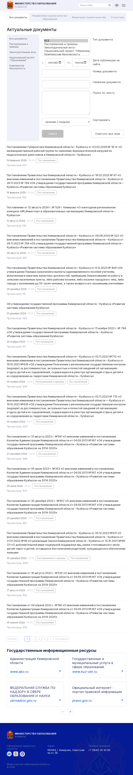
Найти (52, 133)
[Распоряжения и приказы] (66, 44)
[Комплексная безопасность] (66, 54)
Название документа (107, 82)
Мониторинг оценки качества (89, 17)
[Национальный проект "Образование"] (66, 51)
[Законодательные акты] (66, 47)
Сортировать (101, 120)
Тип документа (103, 39)
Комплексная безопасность (17, 67)
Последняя (61, 639)
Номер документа (105, 71)
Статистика (117, 17)
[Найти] (110, 5)
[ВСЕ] (66, 40)
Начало (12, 639)
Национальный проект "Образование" (22, 59)
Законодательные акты (22, 52)
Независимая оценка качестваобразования (49, 17)
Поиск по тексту (104, 92)
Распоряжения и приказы (18, 45)
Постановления (46, 160)
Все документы (18, 17)
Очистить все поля (107, 133)
